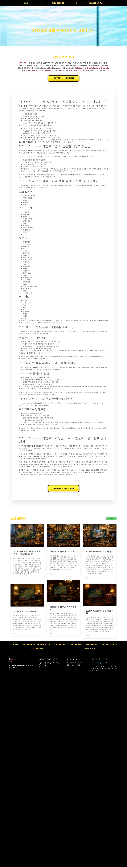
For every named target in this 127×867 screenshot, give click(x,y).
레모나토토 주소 (80, 68)
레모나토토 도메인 (46, 70)
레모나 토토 (38, 65)
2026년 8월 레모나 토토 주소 (25, 611)
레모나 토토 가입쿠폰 (43, 644)
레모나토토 (22, 63)
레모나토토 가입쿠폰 (61, 70)
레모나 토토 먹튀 (27, 644)
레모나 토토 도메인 (76, 644)
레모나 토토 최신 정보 (95, 3)
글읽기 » (15, 578)
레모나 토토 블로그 (58, 3)
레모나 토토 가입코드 (107, 644)
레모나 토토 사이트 (37, 648)
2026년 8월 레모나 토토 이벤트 (63, 551)
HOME (25, 3)
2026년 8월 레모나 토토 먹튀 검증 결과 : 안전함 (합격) (27, 552)
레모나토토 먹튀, (33, 70)
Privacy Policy (90, 648)
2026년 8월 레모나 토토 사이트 (99, 551)
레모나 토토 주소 (91, 644)
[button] (111, 518)
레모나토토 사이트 (93, 68)
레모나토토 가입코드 (76, 70)
